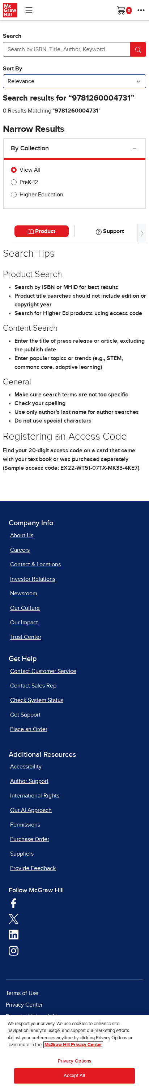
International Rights (34, 796)
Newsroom (23, 593)
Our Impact (24, 622)
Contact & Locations (35, 564)
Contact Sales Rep (33, 686)
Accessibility (26, 767)
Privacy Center (24, 1005)
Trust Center (25, 637)
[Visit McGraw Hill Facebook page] (13, 903)
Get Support (25, 715)
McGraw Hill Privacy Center (73, 1045)
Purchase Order (29, 839)
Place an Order (28, 729)
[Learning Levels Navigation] (29, 10)
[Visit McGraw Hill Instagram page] (13, 950)
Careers (20, 550)
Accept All (74, 1075)
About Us (21, 535)
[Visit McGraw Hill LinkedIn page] (13, 934)
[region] (74, 1052)
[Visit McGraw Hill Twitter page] (13, 919)
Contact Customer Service (43, 671)
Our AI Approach (31, 810)
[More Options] (141, 10)
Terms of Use (22, 993)
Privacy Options (74, 1061)
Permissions (25, 825)
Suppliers (22, 854)
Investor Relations (32, 579)
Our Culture (25, 608)
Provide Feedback (33, 868)
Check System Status (36, 700)
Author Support (29, 781)
